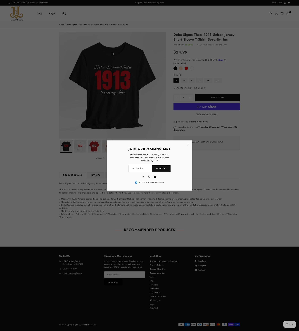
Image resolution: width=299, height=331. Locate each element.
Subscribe (161, 168)
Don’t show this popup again (151, 182)
